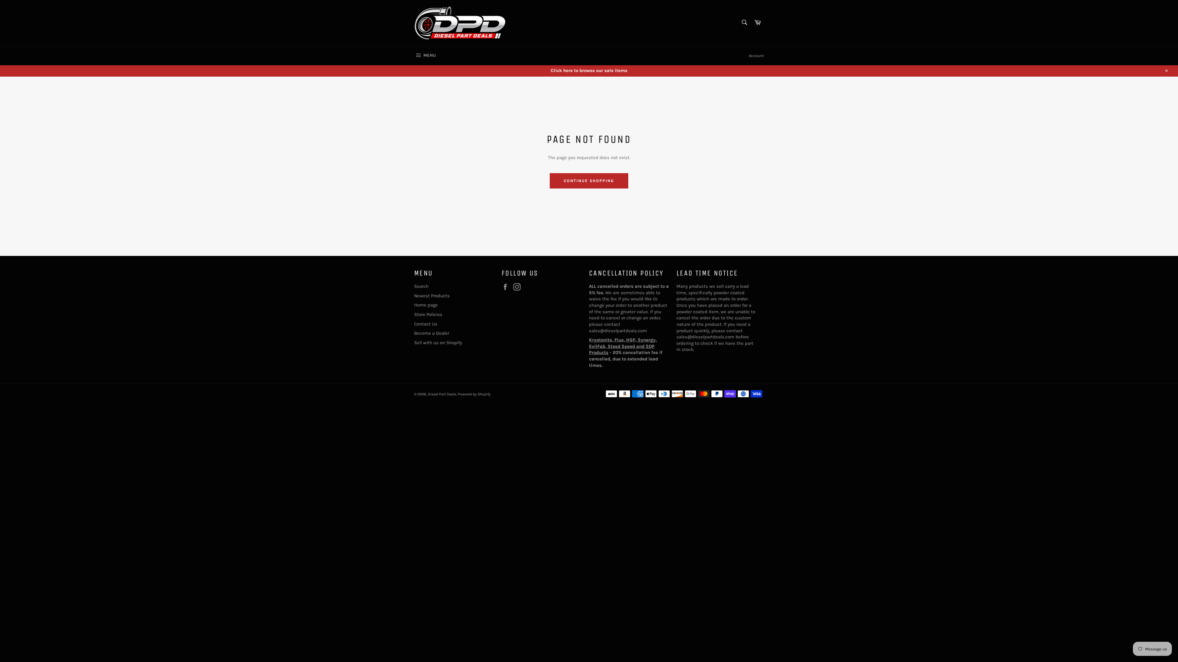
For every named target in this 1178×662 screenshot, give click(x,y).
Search (421, 286)
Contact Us (425, 324)
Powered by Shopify (474, 394)
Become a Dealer (431, 333)
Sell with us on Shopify (438, 342)
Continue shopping (589, 180)
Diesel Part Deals (442, 394)
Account (756, 55)
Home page (426, 305)
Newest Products (432, 296)
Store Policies (428, 314)
